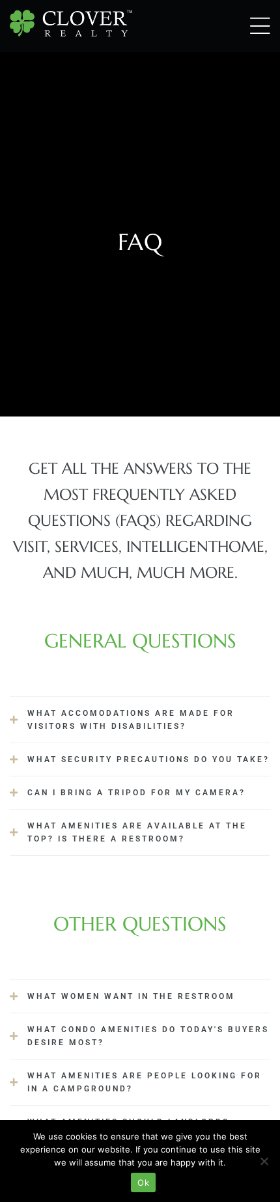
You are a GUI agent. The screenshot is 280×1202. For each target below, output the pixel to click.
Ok (143, 1182)
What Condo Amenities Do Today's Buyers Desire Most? (148, 1036)
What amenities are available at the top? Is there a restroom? (137, 832)
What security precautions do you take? (148, 759)
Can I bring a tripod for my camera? (136, 792)
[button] (140, 720)
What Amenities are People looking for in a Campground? (144, 1082)
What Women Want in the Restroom (131, 996)
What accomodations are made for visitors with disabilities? (130, 720)
